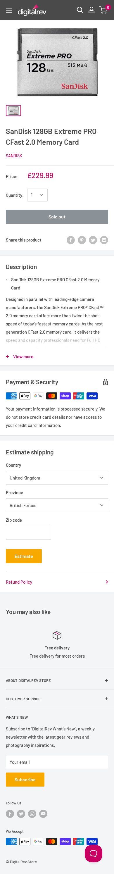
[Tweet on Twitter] (93, 239)
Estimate (24, 556)
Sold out (57, 216)
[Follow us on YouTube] (43, 814)
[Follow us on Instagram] (32, 814)
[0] (103, 9)
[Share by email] (104, 239)
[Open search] (80, 10)
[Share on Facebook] (71, 239)
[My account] (91, 10)
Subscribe (25, 779)
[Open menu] (9, 10)
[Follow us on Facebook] (10, 814)
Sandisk (14, 155)
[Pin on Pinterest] (82, 239)
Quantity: (15, 195)
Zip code (14, 520)
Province (14, 492)
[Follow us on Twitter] (21, 814)
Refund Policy (19, 582)
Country (13, 465)
